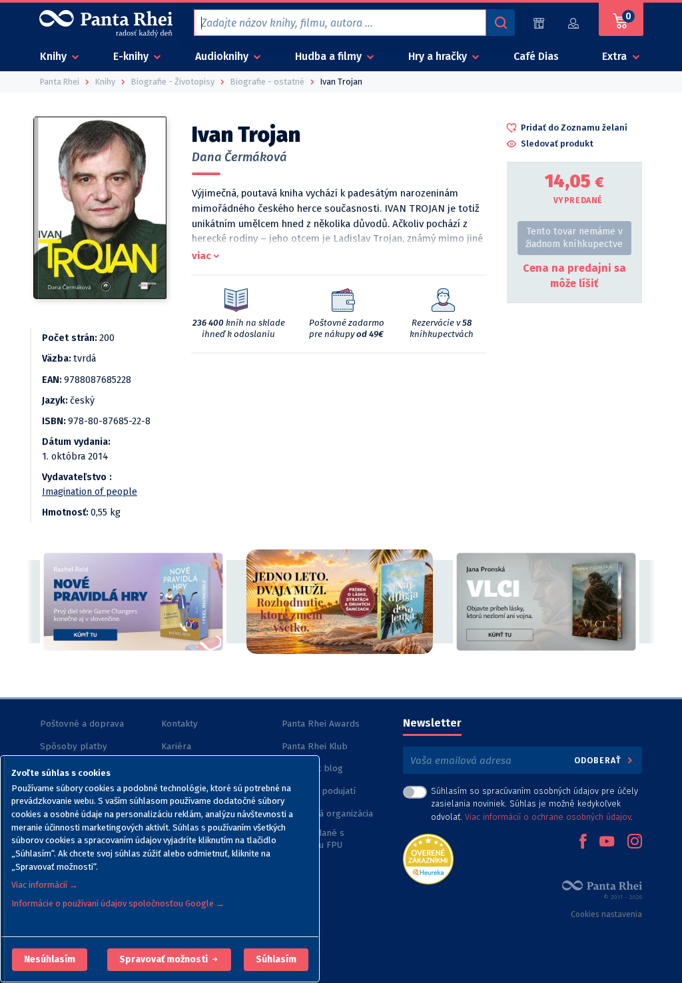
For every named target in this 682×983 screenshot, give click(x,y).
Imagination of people (89, 491)
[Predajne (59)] (539, 23)
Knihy (54, 56)
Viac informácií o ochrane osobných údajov (548, 817)
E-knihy (132, 56)
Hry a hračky (439, 56)
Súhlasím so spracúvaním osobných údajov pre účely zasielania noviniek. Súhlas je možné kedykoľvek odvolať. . (534, 803)
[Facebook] (582, 842)
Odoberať (599, 760)
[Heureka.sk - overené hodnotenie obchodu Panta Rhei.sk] (428, 858)
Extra (615, 56)
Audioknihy (223, 56)
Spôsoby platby (73, 746)
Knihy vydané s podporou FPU (313, 838)
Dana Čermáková (239, 157)
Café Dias (536, 56)
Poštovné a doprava (82, 723)
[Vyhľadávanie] (500, 22)
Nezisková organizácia (327, 813)
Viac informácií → (44, 885)
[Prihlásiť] (574, 23)
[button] (49, 959)
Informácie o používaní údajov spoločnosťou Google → (117, 903)
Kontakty (179, 723)
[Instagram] (634, 842)
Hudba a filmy (329, 56)
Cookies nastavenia (606, 914)
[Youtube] (606, 842)
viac (201, 256)
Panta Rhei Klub (315, 746)
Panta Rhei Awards (321, 723)
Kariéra (176, 746)
